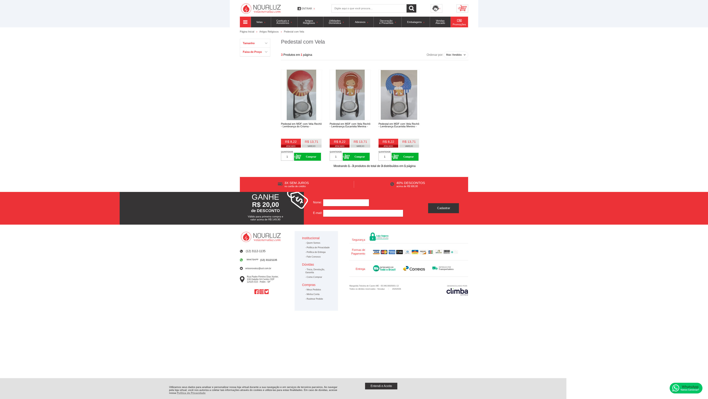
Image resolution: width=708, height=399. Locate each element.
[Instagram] (261, 291)
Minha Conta (313, 294)
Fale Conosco (314, 256)
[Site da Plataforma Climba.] (457, 290)
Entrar (306, 8)
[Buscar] (411, 8)
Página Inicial (247, 31)
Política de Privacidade (191, 392)
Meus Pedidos (314, 289)
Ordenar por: (435, 54)
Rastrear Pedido (315, 299)
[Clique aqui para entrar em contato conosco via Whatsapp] (686, 388)
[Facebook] (256, 291)
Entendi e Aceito (381, 386)
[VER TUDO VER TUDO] (245, 22)
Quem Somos (313, 243)
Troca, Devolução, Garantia (315, 271)
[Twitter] (266, 291)
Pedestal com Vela (294, 31)
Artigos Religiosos (269, 31)
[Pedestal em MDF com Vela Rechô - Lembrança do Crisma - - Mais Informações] (301, 95)
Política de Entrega (316, 252)
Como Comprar (314, 277)
